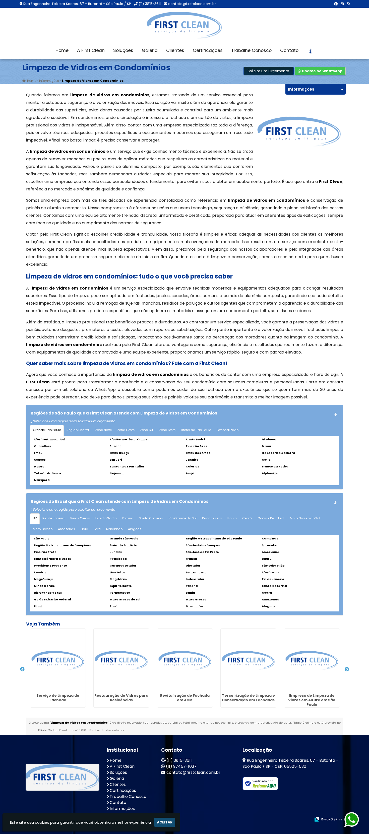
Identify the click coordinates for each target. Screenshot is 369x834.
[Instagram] (342, 3)
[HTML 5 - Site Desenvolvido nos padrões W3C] (270, 819)
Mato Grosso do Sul (305, 518)
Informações (122, 808)
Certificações (208, 50)
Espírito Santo (105, 518)
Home (62, 50)
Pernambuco (212, 518)
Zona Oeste (126, 430)
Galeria (150, 50)
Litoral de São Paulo (196, 430)
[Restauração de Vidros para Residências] (121, 660)
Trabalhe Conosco (251, 50)
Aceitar (164, 822)
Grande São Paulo (47, 430)
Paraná (127, 518)
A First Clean (91, 50)
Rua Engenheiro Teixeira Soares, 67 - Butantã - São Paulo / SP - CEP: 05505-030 (290, 763)
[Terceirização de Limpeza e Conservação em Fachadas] (248, 660)
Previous (22, 669)
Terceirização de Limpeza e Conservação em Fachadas (248, 698)
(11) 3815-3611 (150, 3)
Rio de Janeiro (53, 518)
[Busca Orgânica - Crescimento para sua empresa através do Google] (328, 819)
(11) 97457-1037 (181, 766)
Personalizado (227, 430)
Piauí (84, 529)
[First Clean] (62, 777)
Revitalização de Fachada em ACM (185, 698)
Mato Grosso (42, 529)
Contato (289, 50)
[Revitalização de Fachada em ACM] (185, 660)
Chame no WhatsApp (321, 71)
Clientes (175, 50)
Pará (97, 529)
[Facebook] (336, 3)
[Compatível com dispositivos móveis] (305, 819)
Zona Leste (167, 430)
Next (346, 669)
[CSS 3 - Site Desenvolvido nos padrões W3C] (287, 819)
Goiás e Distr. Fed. (271, 518)
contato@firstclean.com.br (192, 3)
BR (35, 518)
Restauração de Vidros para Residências (121, 698)
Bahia (232, 518)
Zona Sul (147, 430)
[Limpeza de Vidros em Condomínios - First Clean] (184, 25)
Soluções (123, 50)
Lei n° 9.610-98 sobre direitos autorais (97, 730)
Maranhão (114, 529)
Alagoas (134, 529)
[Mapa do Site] (257, 819)
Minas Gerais (80, 518)
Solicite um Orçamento (268, 71)
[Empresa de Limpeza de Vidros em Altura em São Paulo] (312, 660)
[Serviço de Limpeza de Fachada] (58, 660)
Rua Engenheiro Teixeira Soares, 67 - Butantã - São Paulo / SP (77, 3)
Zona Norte (103, 430)
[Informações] (310, 50)
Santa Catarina (151, 518)
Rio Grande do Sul (183, 518)
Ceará (247, 518)
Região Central (78, 430)
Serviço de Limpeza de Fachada (57, 698)
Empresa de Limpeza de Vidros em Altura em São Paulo (311, 700)
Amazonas (66, 529)
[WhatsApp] (348, 3)
